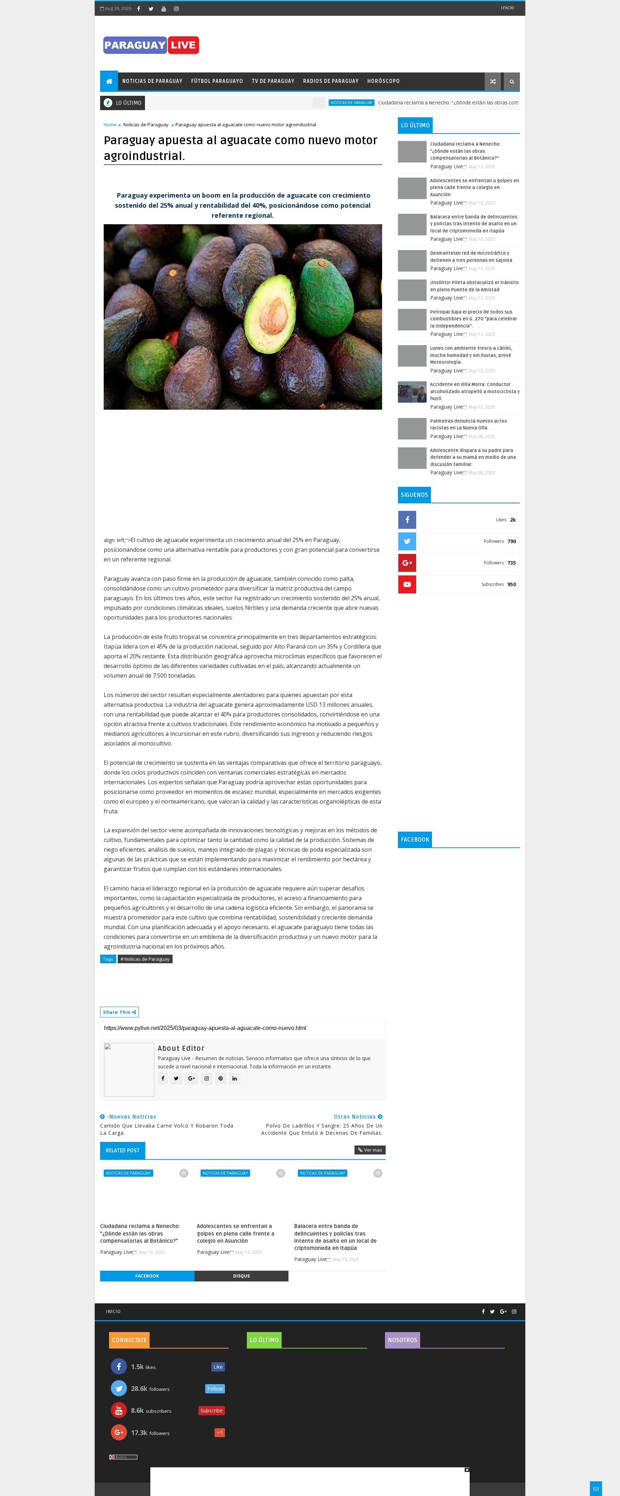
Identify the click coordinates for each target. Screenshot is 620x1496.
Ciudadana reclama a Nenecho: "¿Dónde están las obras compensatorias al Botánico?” (446, 103)
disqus (241, 1276)
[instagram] (176, 8)
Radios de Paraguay (331, 81)
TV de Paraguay (273, 81)
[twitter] (151, 8)
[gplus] (503, 1311)
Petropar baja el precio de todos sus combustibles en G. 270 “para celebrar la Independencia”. (473, 319)
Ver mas (373, 1150)
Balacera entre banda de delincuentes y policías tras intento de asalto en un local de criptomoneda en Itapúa (335, 1237)
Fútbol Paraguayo (217, 81)
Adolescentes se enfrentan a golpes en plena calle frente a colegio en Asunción (235, 1233)
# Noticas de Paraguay (145, 959)
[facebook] (138, 8)
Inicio (507, 8)
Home (110, 124)
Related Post (123, 1150)
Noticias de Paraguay (152, 81)
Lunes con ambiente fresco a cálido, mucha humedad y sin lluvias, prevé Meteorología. (471, 355)
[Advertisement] (307, 1478)
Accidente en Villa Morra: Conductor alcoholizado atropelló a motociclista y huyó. (475, 391)
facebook (147, 1276)
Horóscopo (383, 81)
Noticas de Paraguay (319, 102)
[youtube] (163, 8)
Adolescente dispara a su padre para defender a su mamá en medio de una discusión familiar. (473, 457)
